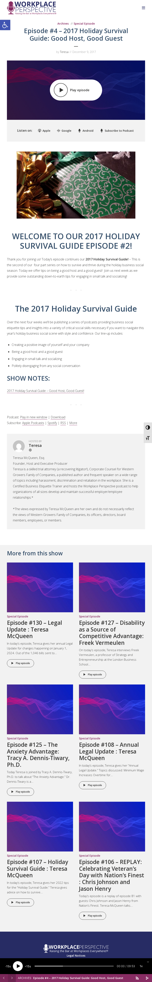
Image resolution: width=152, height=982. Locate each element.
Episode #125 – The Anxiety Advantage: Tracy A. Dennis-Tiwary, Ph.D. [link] (38, 754)
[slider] (74, 966)
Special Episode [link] (84, 23)
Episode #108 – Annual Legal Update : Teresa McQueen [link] (109, 751)
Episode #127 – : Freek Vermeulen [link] (112, 632)
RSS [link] (63, 423)
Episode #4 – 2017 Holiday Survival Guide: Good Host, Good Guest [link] (78, 978)
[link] (5, 25)
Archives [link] (63, 23)
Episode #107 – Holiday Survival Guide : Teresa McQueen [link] (37, 868)
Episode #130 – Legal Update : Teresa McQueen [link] (34, 629)
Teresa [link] (64, 52)
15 (7, 966)
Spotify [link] (52, 423)
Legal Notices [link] (76, 955)
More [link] (73, 423)
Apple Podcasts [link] (33, 423)
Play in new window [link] (33, 417)
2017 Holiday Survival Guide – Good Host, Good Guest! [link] (45, 391)
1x (141, 966)
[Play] (18, 966)
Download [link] (58, 417)
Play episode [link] (23, 663)
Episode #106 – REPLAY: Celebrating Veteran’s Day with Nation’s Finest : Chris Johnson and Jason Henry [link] (111, 875)
